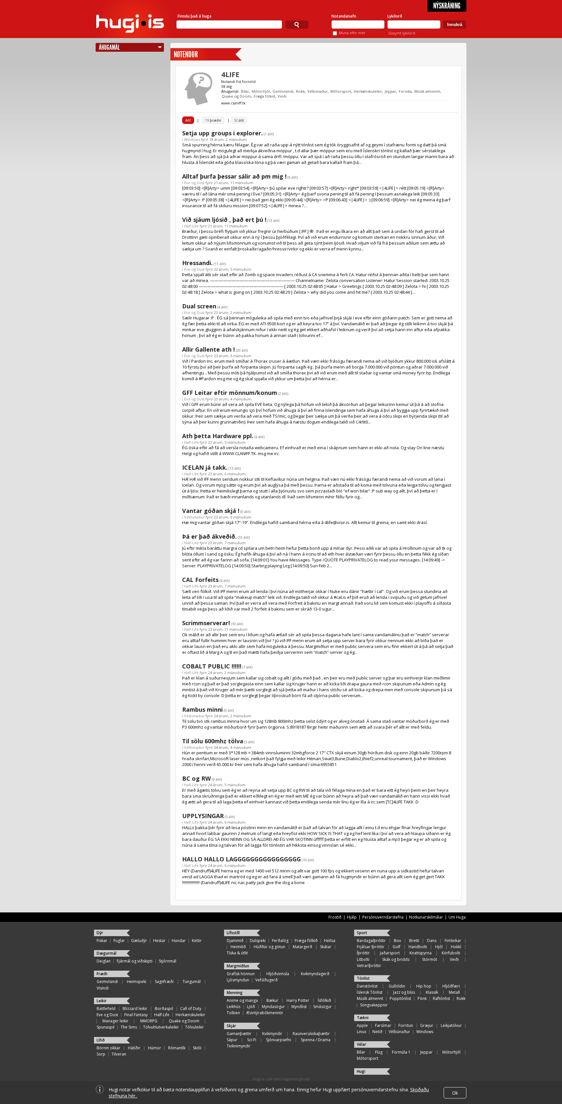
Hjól (439, 946)
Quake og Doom (236, 96)
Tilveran (119, 1054)
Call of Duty (190, 1008)
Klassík (432, 992)
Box (397, 940)
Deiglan (104, 961)
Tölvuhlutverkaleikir (161, 1027)
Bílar (245, 91)
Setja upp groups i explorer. (222, 133)
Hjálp (352, 917)
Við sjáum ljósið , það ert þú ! (224, 219)
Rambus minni (202, 709)
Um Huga (457, 917)
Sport (362, 933)
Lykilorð (394, 16)
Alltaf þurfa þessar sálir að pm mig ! (234, 176)
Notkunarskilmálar (426, 917)
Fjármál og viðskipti (135, 961)
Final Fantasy (136, 1014)
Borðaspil (164, 1008)
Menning (235, 992)
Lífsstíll (233, 933)
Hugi (361, 1071)
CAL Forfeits (200, 580)
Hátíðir (134, 1048)
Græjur (426, 1025)
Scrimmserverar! (206, 623)
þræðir (213, 120)
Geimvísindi (283, 91)
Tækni (362, 1017)
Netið (377, 1031)
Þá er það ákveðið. (209, 536)
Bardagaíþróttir (371, 940)
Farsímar (383, 1025)
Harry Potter (298, 1000)
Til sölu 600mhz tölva (212, 741)
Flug (378, 1052)
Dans (431, 940)
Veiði (282, 96)
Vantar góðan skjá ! (210, 511)
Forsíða (405, 91)
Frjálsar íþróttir (370, 946)
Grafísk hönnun (241, 973)
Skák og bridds (395, 959)
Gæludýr (139, 940)
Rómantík (176, 1048)
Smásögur (322, 1006)
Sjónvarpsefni (278, 1040)
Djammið (235, 940)
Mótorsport (340, 91)
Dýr (100, 933)
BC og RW (196, 778)
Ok (455, 1093)
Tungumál (191, 981)
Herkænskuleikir (368, 91)
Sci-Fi (251, 1040)
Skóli (197, 1048)
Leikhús (233, 1006)
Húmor (154, 1048)
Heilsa (329, 940)
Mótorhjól (261, 91)
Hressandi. (197, 263)
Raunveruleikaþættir (311, 1033)
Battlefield (106, 1008)
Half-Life (191, 225)
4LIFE (230, 74)
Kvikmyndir (272, 1033)
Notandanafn (343, 16)
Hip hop (423, 986)
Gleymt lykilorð (401, 33)
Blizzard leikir (135, 1008)
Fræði (102, 973)
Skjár (231, 1026)
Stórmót (429, 959)
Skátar (325, 946)
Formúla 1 (401, 1052)
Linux (361, 1031)
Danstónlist (367, 986)
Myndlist (299, 1006)
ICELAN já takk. (205, 467)
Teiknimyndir (238, 1046)
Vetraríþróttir (369, 965)
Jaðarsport (390, 953)
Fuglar (119, 940)
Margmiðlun (238, 966)
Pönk (422, 998)
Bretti (414, 940)
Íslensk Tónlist (369, 992)
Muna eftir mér (352, 32)
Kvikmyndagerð (315, 973)
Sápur (232, 1040)
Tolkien (233, 1013)
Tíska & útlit (237, 953)
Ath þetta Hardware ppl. (217, 436)
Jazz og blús (404, 992)
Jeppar (390, 91)
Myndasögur (273, 1006)
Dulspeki (258, 940)
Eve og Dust (194, 182)
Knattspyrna (420, 953)
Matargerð (302, 946)
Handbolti (417, 946)
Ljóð (251, 1006)
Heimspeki (136, 981)
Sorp (101, 1054)
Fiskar (102, 940)
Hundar (179, 940)
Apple (362, 1025)
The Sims (129, 1027)
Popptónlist (400, 998)
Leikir (102, 1000)
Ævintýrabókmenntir (264, 1013)
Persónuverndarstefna (383, 917)
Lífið (101, 1040)
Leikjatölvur (451, 1025)
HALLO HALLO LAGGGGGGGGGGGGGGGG (241, 859)
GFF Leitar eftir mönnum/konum (229, 393)
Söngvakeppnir (374, 1005)
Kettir (197, 940)
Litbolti (363, 959)
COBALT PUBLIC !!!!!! (211, 666)
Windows (192, 139)
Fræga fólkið (264, 96)
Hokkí (456, 946)
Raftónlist (441, 998)
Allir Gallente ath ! (208, 349)
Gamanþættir (239, 1033)
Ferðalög (280, 940)
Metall (454, 992)
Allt (188, 120)
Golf (396, 946)
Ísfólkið (324, 1000)
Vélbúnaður (317, 91)
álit (239, 120)
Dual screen (199, 306)
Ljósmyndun (238, 980)
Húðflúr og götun (269, 946)
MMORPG (148, 1021)
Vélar (361, 1044)
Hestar (159, 940)
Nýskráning (447, 5)
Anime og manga (242, 1000)
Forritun (405, 1025)
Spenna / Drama (315, 1040)
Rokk (300, 91)
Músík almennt (427, 91)
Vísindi (103, 988)
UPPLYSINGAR (203, 816)
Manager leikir (115, 1021)
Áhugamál (109, 47)
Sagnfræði (164, 981)
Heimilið (238, 946)
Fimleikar (453, 940)
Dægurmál (106, 953)
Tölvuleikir (194, 1027)
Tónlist (363, 978)
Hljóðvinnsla (277, 973)
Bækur (272, 1000)
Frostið (334, 917)
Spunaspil (105, 1027)
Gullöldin (397, 986)
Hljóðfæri (451, 986)
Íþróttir (363, 953)
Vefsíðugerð (266, 980)
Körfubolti (451, 953)
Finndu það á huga (194, 16)
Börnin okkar (108, 1048)
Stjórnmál (167, 961)
